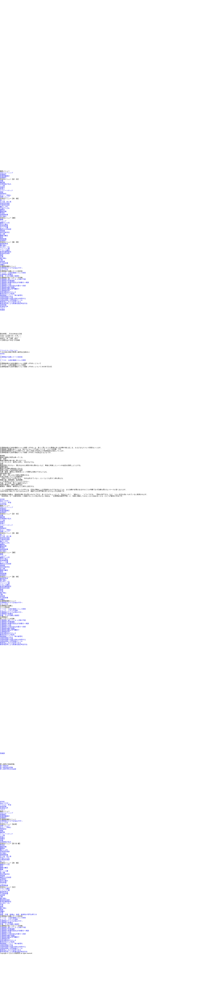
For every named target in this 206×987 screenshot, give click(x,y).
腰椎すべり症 (5, 223)
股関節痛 (3, 239)
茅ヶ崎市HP (4, 766)
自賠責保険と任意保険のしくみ (11, 300)
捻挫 (1, 255)
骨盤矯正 (3, 174)
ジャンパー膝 (5, 248)
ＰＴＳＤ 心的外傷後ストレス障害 (13, 273)
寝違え (2, 189)
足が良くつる (5, 247)
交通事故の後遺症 (6, 274)
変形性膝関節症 (5, 252)
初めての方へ (5, 501)
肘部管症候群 (5, 203)
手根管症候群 (5, 205)
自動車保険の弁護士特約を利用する (13, 298)
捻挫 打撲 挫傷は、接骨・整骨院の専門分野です (18, 914)
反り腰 (2, 234)
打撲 (1, 256)
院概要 (2, 310)
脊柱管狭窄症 (5, 232)
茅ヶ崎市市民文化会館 (8, 769)
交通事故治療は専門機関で (9, 289)
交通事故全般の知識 (7, 287)
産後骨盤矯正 (5, 176)
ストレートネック (6, 190)
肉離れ (2, 265)
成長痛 (2, 261)
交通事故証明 (5, 290)
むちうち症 (4, 269)
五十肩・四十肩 (5, 202)
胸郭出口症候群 (5, 229)
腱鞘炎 (2, 210)
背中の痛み (4, 224)
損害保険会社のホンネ (8, 292)
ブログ (2, 308)
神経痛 (2, 231)
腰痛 (1, 219)
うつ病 (2, 185)
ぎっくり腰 (4, 227)
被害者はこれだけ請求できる (10, 302)
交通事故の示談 (5, 284)
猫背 (1, 237)
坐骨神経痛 (4, 226)
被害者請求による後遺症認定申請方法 (13, 303)
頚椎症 (2, 187)
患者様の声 (4, 306)
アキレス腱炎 (5, 250)
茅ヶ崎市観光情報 (6, 767)
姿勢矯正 (3, 177)
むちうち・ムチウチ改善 (9, 610)
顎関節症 (3, 194)
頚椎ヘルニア (5, 197)
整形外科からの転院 (7, 294)
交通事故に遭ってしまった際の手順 (13, 279)
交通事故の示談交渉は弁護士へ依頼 (13, 286)
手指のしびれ (5, 208)
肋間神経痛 (4, 215)
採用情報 (3, 305)
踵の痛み (3, 258)
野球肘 (2, 213)
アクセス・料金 (5, 502)
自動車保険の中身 (6, 297)
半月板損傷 (4, 263)
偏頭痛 (2, 182)
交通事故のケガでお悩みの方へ (11, 268)
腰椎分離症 (4, 236)
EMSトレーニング (6, 173)
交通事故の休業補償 (7, 281)
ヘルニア (3, 221)
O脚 (1, 260)
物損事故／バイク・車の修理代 (11, 295)
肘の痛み (3, 216)
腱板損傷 (3, 211)
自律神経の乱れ (5, 184)
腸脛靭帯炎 (4, 244)
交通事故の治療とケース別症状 (11, 357)
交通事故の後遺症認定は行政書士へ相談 (14, 282)
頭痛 (1, 181)
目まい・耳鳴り (5, 195)
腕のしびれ (4, 206)
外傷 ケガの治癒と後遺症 (9, 276)
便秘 (1, 192)
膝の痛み (3, 245)
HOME (2, 354)
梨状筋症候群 (5, 253)
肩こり (2, 200)
